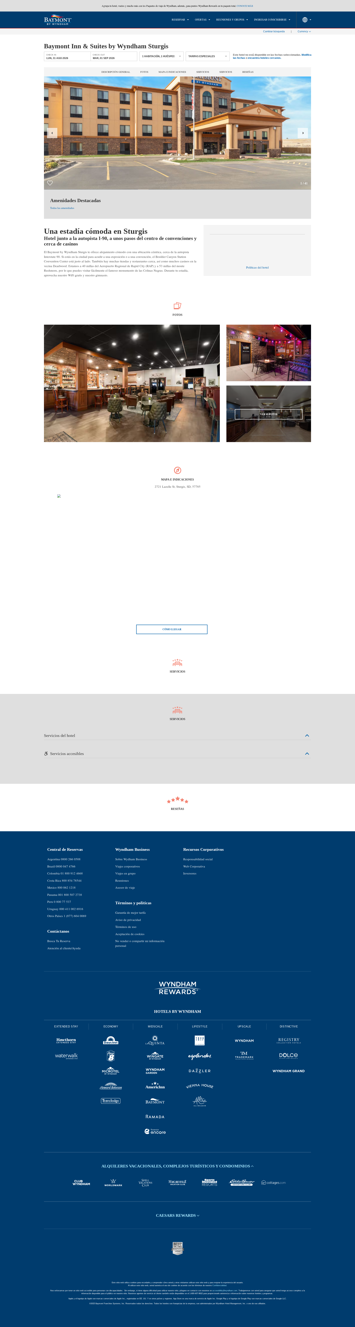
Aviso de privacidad (128, 920)
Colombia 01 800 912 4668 (65, 873)
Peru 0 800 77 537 (59, 902)
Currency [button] (303, 31)
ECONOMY (111, 1026)
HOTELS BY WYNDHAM (177, 1011)
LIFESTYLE (200, 1026)
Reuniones (122, 880)
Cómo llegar (172, 629)
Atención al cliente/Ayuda (64, 948)
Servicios (202, 72)
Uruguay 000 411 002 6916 (65, 909)
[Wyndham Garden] (155, 1071)
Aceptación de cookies (129, 934)
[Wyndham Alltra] (200, 1102)
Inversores (189, 873)
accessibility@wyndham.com (224, 1291)
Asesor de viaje (125, 887)
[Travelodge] (111, 1102)
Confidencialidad (219, 1285)
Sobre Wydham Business (131, 859)
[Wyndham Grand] (289, 1071)
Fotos (144, 72)
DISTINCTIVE (289, 1026)
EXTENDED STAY (66, 1026)
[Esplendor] (200, 1056)
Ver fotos (268, 414)
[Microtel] (111, 1071)
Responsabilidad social (198, 859)
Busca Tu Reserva (58, 941)
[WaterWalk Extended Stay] (66, 1056)
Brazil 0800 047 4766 (61, 866)
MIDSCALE (155, 1026)
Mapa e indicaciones (172, 72)
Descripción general (115, 72)
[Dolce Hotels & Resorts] (289, 1056)
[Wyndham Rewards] (177, 988)
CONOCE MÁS (245, 5)
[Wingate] (155, 1056)
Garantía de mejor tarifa (130, 912)
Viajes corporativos (127, 866)
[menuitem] (180, 20)
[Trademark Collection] (244, 1056)
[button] (52, 133)
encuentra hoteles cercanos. (264, 57)
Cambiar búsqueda (274, 31)
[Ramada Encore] (155, 1132)
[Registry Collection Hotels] (289, 1041)
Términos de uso (125, 927)
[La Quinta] (155, 1041)
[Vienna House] (200, 1087)
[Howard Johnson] (111, 1087)
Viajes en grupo (125, 873)
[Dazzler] (200, 1071)
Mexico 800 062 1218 (61, 887)
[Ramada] (155, 1117)
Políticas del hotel (257, 267)
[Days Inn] (111, 1041)
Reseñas (248, 72)
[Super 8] (111, 1056)
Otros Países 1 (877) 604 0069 (66, 916)
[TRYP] (200, 1041)
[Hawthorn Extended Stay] (66, 1041)
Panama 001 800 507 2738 (64, 895)
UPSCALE (244, 1026)
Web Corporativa (194, 866)
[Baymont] (155, 1102)
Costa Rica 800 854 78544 (64, 880)
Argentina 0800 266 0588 (64, 859)
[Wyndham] (244, 1041)
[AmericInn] (155, 1087)
